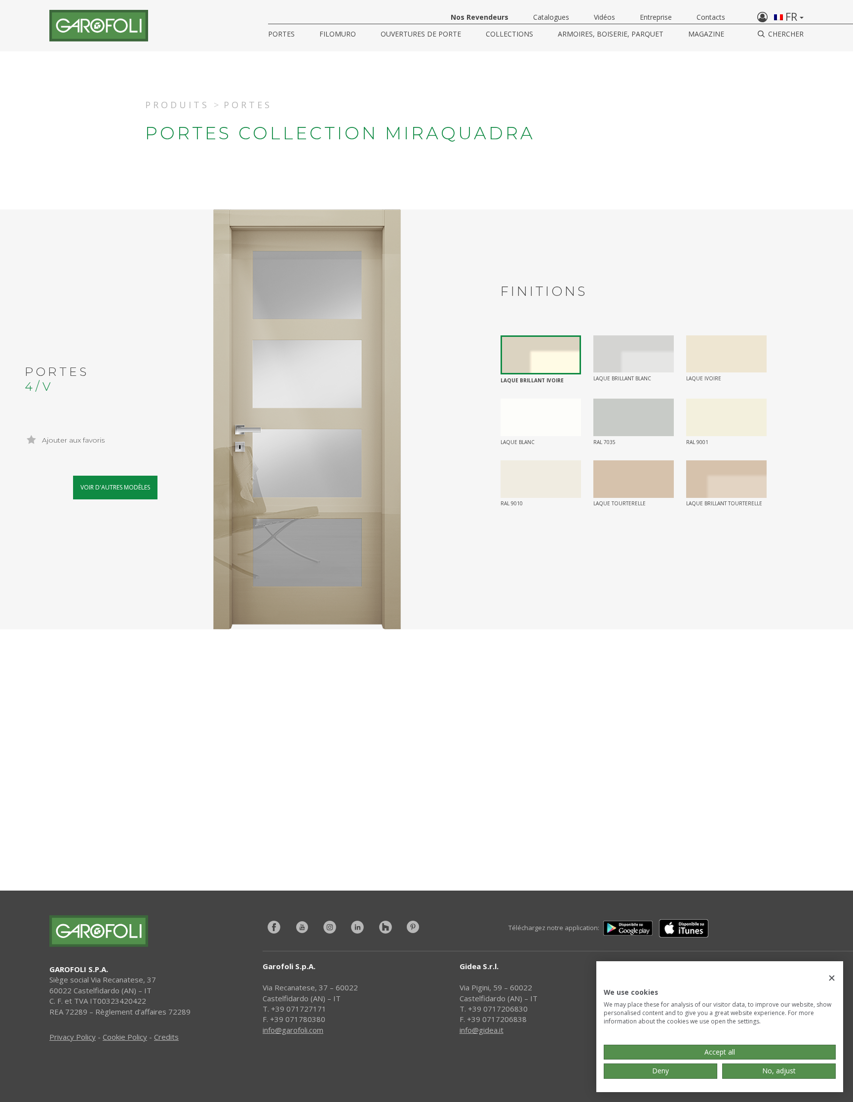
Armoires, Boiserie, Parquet (610, 34)
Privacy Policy (72, 1037)
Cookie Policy (125, 1037)
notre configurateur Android (581, 814)
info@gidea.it (482, 1030)
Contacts (711, 17)
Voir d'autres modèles (115, 487)
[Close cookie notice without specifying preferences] (832, 978)
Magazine (706, 34)
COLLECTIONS (509, 34)
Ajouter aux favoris (72, 440)
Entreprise (656, 17)
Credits (166, 1037)
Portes (281, 34)
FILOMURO (337, 34)
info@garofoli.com (293, 1030)
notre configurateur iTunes (292, 814)
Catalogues (551, 17)
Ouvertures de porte (421, 34)
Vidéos (604, 17)
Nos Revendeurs (479, 17)
